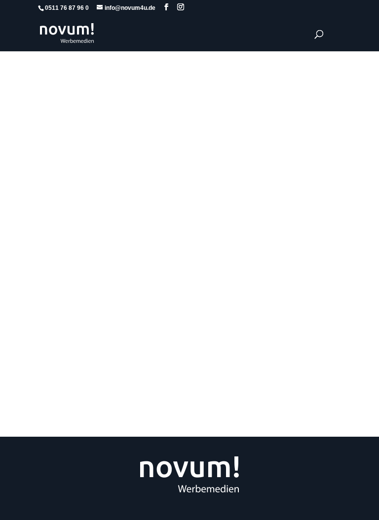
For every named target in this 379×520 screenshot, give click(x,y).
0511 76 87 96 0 (67, 7)
